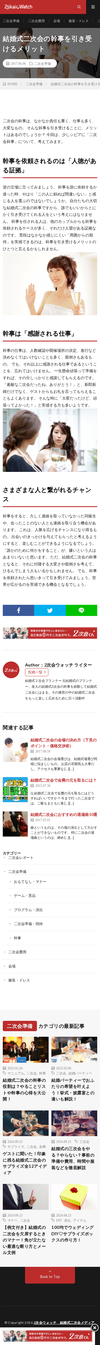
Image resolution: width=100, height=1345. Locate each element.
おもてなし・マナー (30, 881)
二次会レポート (21, 857)
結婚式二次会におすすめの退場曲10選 (64, 814)
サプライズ (16, 1146)
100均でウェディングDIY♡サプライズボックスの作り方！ (72, 1233)
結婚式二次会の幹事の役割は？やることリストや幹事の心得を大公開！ (24, 1090)
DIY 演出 (63, 1220)
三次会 (84, 1141)
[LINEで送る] (81, 610)
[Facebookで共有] (18, 610)
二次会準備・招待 (28, 923)
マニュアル (16, 1073)
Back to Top (50, 1276)
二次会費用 (36, 21)
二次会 (32, 1073)
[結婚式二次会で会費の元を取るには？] (15, 789)
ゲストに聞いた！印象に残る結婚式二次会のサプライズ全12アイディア (25, 1163)
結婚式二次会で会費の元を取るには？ (64, 780)
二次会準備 (11, 21)
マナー (13, 1220)
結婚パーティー (80, 1073)
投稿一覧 (35, 672)
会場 (56, 21)
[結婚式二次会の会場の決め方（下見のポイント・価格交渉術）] (15, 749)
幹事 (17, 938)
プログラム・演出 (28, 909)
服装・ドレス (79, 21)
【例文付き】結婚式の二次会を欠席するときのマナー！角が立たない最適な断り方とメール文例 (24, 1240)
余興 (42, 1146)
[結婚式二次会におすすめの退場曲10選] (15, 824)
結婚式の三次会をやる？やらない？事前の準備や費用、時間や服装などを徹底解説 (72, 1158)
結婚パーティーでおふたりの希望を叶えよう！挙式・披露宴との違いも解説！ (72, 1090)
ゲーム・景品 (25, 895)
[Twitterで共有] (50, 610)
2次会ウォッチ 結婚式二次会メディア (64, 1322)
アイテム (79, 1220)
